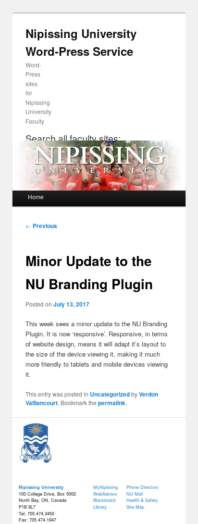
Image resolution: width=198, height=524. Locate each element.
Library (100, 507)
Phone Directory (142, 487)
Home (36, 196)
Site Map (135, 507)
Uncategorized (110, 394)
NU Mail (134, 494)
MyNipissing (105, 487)
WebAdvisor (105, 494)
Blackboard (104, 500)
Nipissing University (41, 487)
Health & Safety (142, 500)
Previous (41, 225)
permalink (111, 402)
